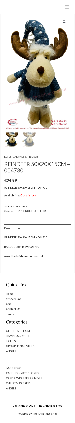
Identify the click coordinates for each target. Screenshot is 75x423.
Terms (10, 314)
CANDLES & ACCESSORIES (22, 373)
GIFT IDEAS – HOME (18, 330)
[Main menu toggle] (67, 7)
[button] (64, 21)
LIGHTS (11, 341)
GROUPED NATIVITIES (20, 346)
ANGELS (11, 351)
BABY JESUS (14, 368)
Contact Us (13, 309)
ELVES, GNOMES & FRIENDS (21, 156)
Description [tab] (12, 228)
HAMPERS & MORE (18, 335)
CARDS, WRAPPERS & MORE (24, 378)
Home (9, 293)
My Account (13, 299)
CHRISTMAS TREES (18, 383)
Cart (8, 304)
